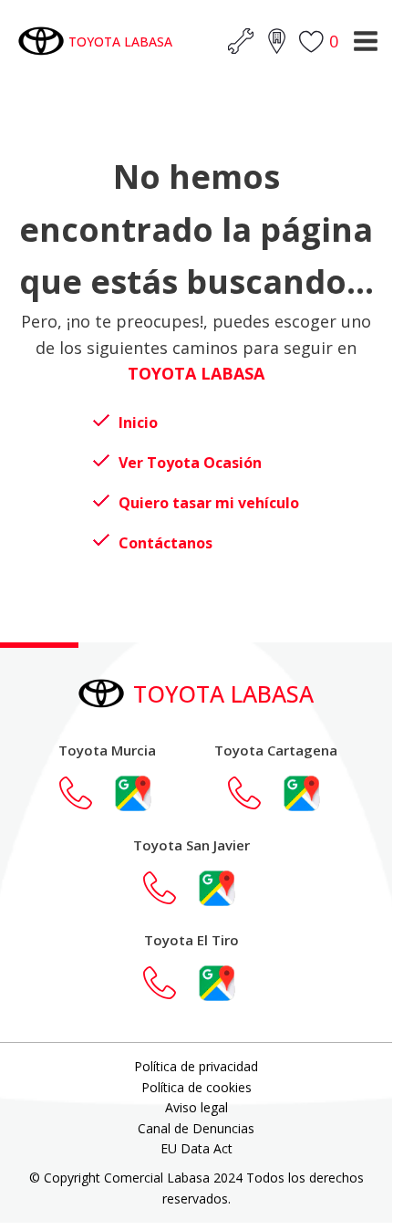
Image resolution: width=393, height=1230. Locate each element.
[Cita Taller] (240, 41)
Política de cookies (196, 1087)
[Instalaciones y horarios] (276, 41)
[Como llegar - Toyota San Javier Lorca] (217, 888)
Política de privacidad (196, 1066)
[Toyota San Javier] (168, 887)
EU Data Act (196, 1148)
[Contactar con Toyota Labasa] (84, 793)
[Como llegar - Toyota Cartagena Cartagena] (302, 793)
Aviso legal (196, 1107)
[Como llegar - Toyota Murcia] (133, 793)
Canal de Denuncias (196, 1128)
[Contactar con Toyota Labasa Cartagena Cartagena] (253, 793)
